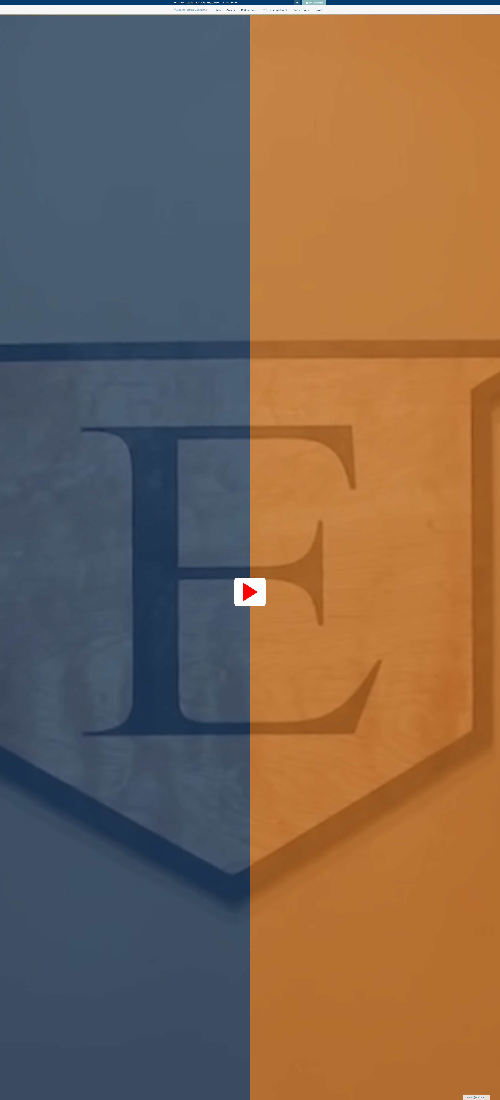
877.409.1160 (231, 2)
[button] (218, 9)
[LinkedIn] (297, 2)
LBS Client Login (316, 2)
